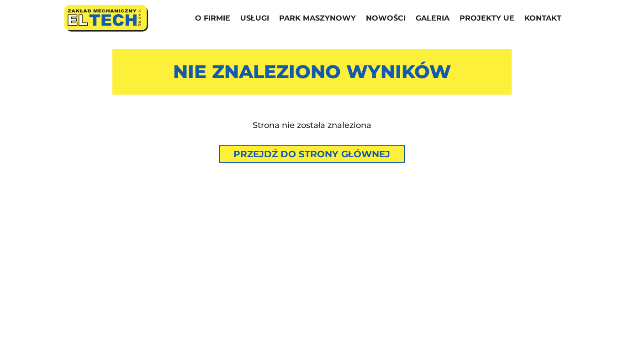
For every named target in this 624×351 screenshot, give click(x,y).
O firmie (212, 18)
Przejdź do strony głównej (311, 154)
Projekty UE (487, 18)
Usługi (254, 18)
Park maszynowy (317, 18)
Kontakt (542, 18)
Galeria (432, 18)
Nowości (386, 18)
